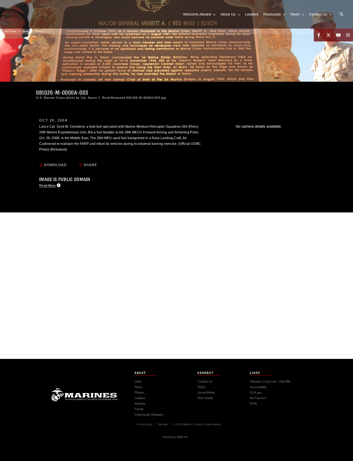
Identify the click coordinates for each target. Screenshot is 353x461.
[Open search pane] (341, 14)
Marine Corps (84, 395)
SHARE (89, 165)
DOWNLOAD (55, 165)
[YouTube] (338, 35)
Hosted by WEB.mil (175, 437)
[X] (328, 35)
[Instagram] (348, 35)
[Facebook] (319, 35)
